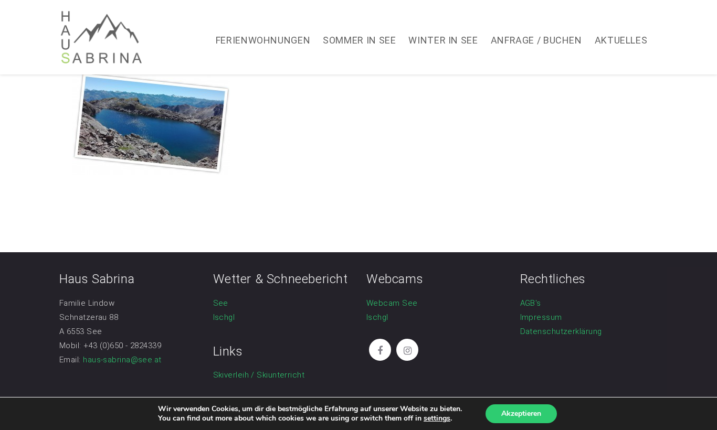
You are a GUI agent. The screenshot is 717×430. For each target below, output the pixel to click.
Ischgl (224, 317)
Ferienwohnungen (263, 40)
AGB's (530, 303)
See (220, 303)
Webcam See (392, 303)
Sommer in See (359, 40)
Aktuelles (621, 40)
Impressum (541, 317)
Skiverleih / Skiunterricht (259, 375)
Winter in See (443, 40)
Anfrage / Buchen (536, 40)
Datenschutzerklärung (561, 331)
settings (437, 418)
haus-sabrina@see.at (122, 359)
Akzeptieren (521, 413)
